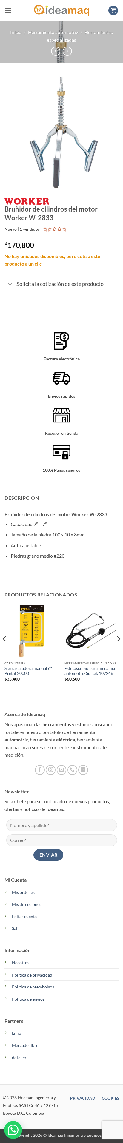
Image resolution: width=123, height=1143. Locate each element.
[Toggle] (10, 284)
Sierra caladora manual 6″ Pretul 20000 (28, 671)
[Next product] (55, 51)
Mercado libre (25, 1045)
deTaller (19, 1057)
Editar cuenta (24, 916)
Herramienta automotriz (53, 32)
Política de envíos (28, 999)
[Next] (118, 651)
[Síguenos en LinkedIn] (83, 770)
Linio (16, 1033)
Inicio (15, 32)
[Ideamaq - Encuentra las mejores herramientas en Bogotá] (61, 10)
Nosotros (20, 962)
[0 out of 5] (55, 229)
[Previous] (4, 651)
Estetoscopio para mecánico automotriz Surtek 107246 (90, 671)
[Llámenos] (72, 770)
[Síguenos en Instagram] (51, 770)
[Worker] (26, 201)
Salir (16, 928)
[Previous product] (67, 51)
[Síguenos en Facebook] (40, 770)
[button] (8, 10)
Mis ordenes (23, 892)
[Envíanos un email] (62, 770)
